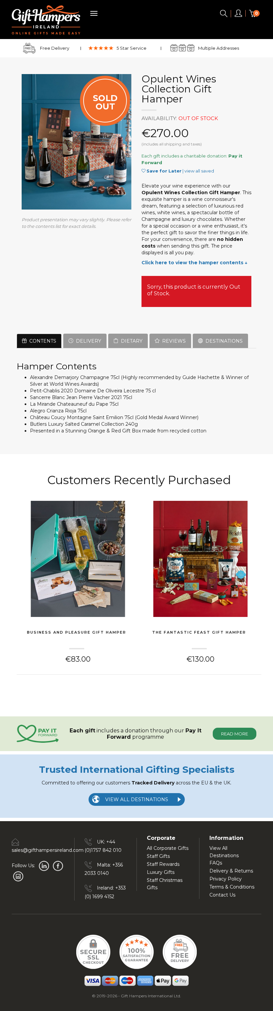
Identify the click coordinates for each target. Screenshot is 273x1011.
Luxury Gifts (160, 872)
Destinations (223, 341)
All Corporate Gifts (167, 848)
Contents (41, 341)
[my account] (238, 15)
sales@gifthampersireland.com (48, 850)
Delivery (87, 341)
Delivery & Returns (231, 871)
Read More (234, 733)
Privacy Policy (225, 879)
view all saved (199, 171)
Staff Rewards (163, 864)
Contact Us (222, 895)
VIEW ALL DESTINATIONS (136, 799)
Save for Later (163, 171)
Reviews (172, 341)
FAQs (215, 863)
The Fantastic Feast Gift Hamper (199, 632)
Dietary (130, 341)
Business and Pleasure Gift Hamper (76, 632)
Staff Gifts (158, 856)
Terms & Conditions (231, 887)
